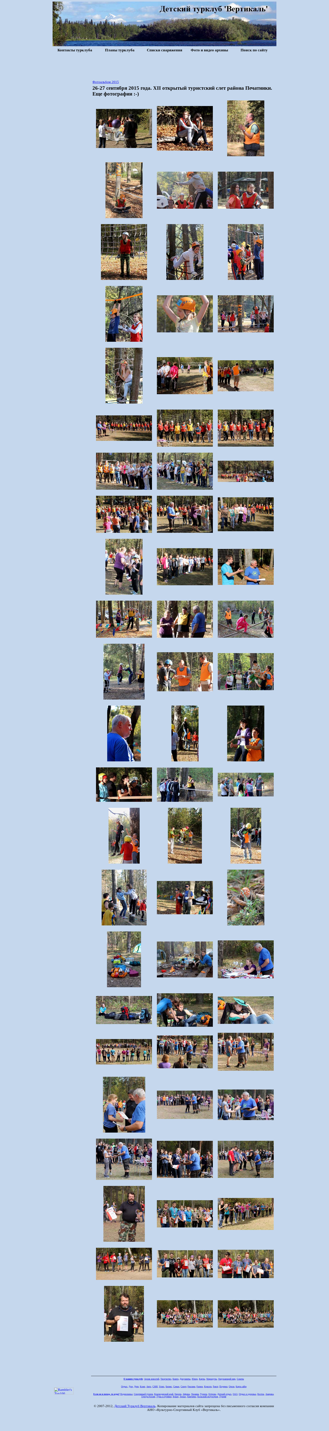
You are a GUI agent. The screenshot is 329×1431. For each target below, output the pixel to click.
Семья (176, 1386)
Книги (175, 1379)
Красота (208, 1386)
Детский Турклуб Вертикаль (135, 1406)
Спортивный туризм (143, 1394)
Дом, (131, 1386)
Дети (136, 1386)
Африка (186, 1394)
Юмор (195, 1379)
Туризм (203, 1394)
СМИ (155, 1386)
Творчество (165, 1379)
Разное (200, 1386)
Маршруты (211, 1379)
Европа (178, 1394)
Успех (161, 1386)
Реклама (191, 1386)
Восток (260, 1394)
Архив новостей (151, 1379)
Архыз (183, 1396)
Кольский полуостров (207, 1396)
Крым (175, 1396)
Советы (240, 1379)
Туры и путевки (163, 1396)
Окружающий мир (226, 1379)
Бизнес (169, 1386)
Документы (185, 1379)
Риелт (215, 1386)
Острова (212, 1394)
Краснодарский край (163, 1394)
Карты (202, 1379)
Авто (148, 1386)
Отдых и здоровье (247, 1394)
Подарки (223, 1386)
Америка (269, 1394)
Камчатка (191, 1396)
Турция (222, 1396)
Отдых (124, 1386)
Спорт (183, 1386)
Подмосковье (126, 1394)
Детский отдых (224, 1394)
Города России (148, 1396)
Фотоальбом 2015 (105, 82)
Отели (231, 1386)
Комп (142, 1386)
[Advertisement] (164, 66)
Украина (195, 1394)
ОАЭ (235, 1394)
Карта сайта (241, 1386)
